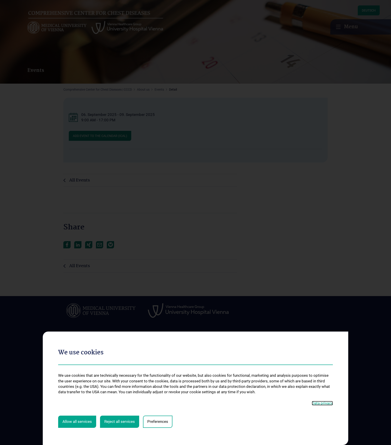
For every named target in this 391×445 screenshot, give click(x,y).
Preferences (157, 421)
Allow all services (77, 421)
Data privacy (322, 403)
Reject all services (119, 421)
